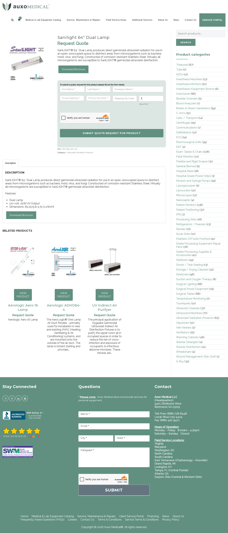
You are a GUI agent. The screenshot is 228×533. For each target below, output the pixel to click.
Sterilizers (182, 260)
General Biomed (186, 166)
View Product (23, 295)
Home (24, 516)
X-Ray (180, 361)
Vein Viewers (183, 327)
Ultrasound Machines (189, 313)
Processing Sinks (186, 219)
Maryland (160, 446)
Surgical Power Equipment (192, 288)
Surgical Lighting (186, 284)
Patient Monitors (186, 204)
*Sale (179, 69)
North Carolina (163, 453)
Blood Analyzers (186, 103)
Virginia (159, 443)
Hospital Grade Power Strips (193, 176)
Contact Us (190, 20)
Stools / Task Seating (189, 264)
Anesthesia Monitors (188, 84)
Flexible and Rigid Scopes (192, 161)
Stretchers (182, 274)
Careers (72, 519)
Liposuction (183, 190)
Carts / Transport (187, 118)
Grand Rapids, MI (165, 463)
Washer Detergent (187, 342)
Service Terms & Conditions (142, 519)
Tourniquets (183, 303)
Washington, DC (164, 450)
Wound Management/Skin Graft (196, 356)
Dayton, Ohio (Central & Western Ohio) (178, 476)
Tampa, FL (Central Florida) (171, 470)
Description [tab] (10, 163)
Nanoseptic (183, 200)
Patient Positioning (187, 209)
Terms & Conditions (110, 519)
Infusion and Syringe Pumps (193, 180)
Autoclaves (183, 93)
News (176, 20)
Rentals (180, 229)
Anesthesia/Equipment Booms (195, 88)
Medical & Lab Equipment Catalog (43, 20)
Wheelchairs (183, 351)
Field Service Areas (116, 20)
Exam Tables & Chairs (189, 151)
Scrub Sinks (183, 234)
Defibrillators (184, 132)
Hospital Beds (184, 171)
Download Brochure (73, 69)
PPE (178, 214)
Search (185, 42)
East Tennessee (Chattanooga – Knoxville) (181, 460)
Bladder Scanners (187, 98)
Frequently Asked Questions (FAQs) (42, 519)
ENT (179, 146)
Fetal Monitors (185, 156)
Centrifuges (183, 122)
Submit (114, 490)
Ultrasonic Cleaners (188, 308)
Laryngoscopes (185, 185)
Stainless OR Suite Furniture (193, 238)
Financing (153, 516)
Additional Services (142, 20)
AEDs (179, 74)
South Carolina (164, 456)
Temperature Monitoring (191, 298)
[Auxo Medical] (26, 6)
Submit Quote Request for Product (112, 133)
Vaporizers (182, 322)
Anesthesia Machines (189, 79)
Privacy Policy (170, 519)
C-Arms (181, 113)
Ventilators (182, 332)
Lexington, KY (163, 466)
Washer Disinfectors (188, 346)
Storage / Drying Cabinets (192, 269)
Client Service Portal (131, 516)
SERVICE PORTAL (212, 20)
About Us (163, 20)
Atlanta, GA (162, 473)
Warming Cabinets (187, 337)
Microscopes (184, 195)
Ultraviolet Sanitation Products (80, 153)
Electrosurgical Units (188, 142)
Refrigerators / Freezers (191, 224)
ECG (179, 137)
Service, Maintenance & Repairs (83, 20)
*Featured (182, 64)
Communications (186, 127)
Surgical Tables (185, 293)
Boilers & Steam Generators (193, 108)
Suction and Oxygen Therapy (194, 279)
